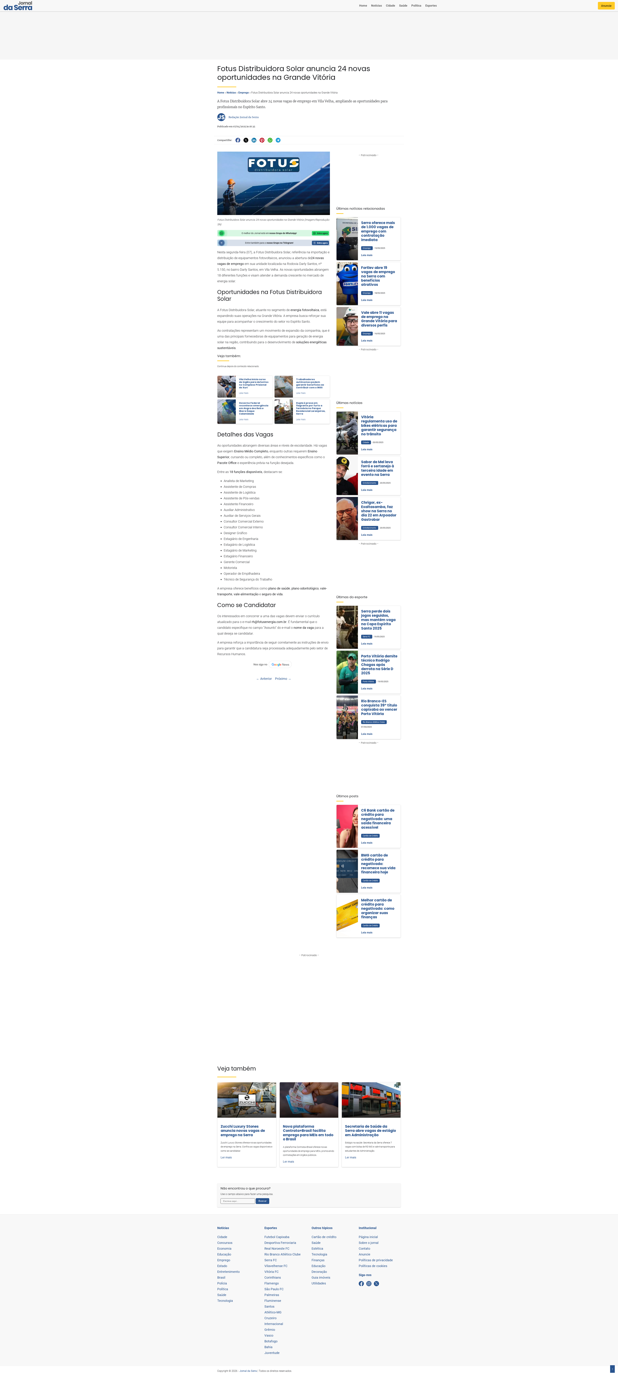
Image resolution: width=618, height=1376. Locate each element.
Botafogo (270, 1341)
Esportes (431, 5)
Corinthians (272, 1277)
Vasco (268, 1335)
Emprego (243, 92)
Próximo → (283, 679)
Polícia (222, 1283)
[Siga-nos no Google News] (273, 664)
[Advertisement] (309, 35)
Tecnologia (225, 1301)
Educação (224, 1254)
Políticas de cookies (373, 1266)
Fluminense (272, 1301)
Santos (269, 1306)
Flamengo (271, 1283)
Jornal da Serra (248, 1370)
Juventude (272, 1353)
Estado (222, 1266)
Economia (224, 1248)
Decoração (319, 1272)
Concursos (224, 1243)
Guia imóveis (321, 1277)
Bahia (268, 1347)
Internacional (273, 1324)
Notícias (376, 5)
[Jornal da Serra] (17, 5)
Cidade (390, 5)
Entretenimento (228, 1272)
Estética (317, 1248)
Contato (364, 1248)
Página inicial (368, 1237)
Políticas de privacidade (376, 1260)
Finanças (318, 1260)
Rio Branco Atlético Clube (282, 1254)
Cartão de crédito (324, 1237)
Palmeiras (271, 1295)
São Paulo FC (274, 1289)
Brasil (221, 1277)
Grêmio (269, 1330)
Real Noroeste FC (276, 1248)
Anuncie (606, 5)
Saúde (403, 5)
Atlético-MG (272, 1312)
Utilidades (319, 1283)
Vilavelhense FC (275, 1266)
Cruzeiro (270, 1318)
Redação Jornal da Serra (244, 117)
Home (363, 5)
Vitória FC (271, 1272)
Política (416, 5)
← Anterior (264, 679)
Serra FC (270, 1260)
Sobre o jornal (369, 1243)
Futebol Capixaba (276, 1237)
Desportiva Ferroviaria (280, 1243)
